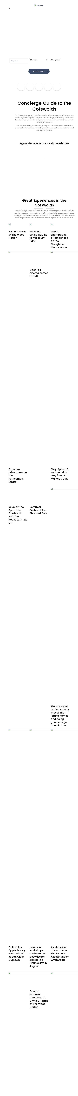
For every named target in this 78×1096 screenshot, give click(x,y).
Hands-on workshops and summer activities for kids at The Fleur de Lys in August (38, 957)
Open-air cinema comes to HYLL (39, 273)
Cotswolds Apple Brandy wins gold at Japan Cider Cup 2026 (17, 954)
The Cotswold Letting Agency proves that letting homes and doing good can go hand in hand (60, 716)
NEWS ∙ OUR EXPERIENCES (68, 1)
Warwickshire (16, 51)
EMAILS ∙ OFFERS (52, 1)
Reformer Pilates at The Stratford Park (38, 510)
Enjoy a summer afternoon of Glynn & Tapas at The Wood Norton (39, 999)
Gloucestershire (47, 51)
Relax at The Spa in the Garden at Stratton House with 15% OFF (18, 514)
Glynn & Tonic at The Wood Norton (17, 235)
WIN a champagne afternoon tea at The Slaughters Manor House (59, 239)
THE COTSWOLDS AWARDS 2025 (12, 2)
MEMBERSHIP (71, 3)
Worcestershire (31, 51)
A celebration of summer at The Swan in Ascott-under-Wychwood (60, 954)
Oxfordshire (62, 51)
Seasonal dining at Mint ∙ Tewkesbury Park (39, 236)
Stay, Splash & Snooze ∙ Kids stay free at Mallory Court (60, 474)
